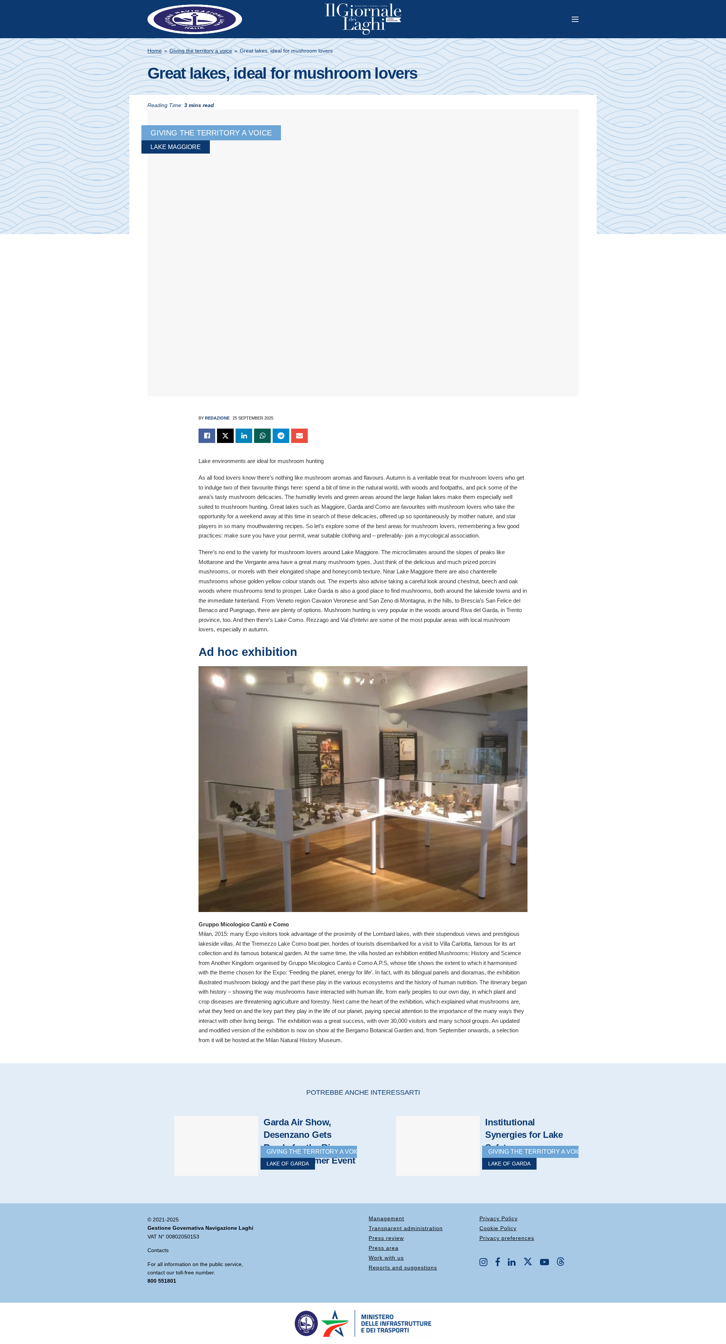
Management (386, 1218)
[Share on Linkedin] (244, 436)
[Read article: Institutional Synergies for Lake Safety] (427, 1153)
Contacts (158, 1250)
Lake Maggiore (175, 147)
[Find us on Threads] (561, 1262)
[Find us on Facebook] (497, 1263)
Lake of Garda (288, 1164)
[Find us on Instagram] (483, 1263)
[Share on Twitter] (225, 436)
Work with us (386, 1258)
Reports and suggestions (403, 1268)
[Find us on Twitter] (527, 1262)
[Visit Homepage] (363, 19)
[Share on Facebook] (207, 436)
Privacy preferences (506, 1238)
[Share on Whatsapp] (262, 436)
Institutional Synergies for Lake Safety (524, 1135)
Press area (384, 1248)
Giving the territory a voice (200, 51)
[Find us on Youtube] (544, 1263)
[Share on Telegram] (281, 436)
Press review (386, 1238)
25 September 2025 (253, 418)
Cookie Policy (498, 1228)
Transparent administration (406, 1228)
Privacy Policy (498, 1218)
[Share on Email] (299, 436)
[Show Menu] (575, 19)
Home (154, 51)
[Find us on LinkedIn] (512, 1263)
